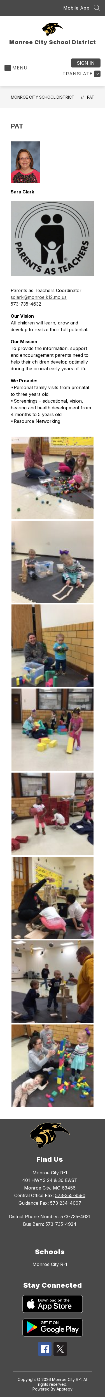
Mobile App (76, 8)
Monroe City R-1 (49, 1264)
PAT (90, 97)
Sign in (86, 63)
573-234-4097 (65, 1203)
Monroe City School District (42, 97)
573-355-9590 (70, 1195)
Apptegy (65, 1389)
